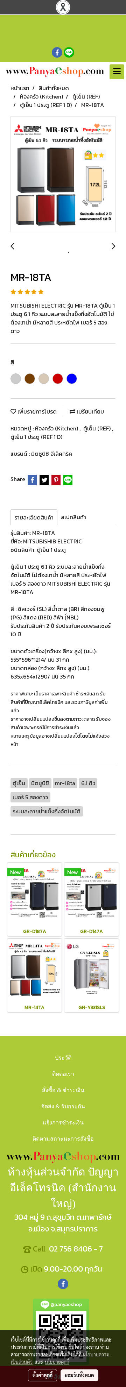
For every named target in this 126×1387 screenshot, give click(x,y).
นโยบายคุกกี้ (57, 1361)
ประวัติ (63, 1058)
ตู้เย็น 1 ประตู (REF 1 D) (36, 437)
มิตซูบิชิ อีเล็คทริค (51, 453)
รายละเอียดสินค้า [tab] (34, 517)
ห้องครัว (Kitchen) (57, 428)
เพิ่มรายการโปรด (36, 411)
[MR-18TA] (63, 174)
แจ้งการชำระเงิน (63, 1123)
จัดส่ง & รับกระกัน (63, 1106)
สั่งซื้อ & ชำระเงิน (63, 1090)
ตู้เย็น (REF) (97, 428)
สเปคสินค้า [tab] (73, 517)
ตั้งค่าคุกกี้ (42, 1375)
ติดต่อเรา (63, 1074)
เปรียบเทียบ (89, 411)
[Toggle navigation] (117, 72)
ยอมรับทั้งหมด (79, 1375)
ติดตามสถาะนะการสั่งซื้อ (63, 1139)
